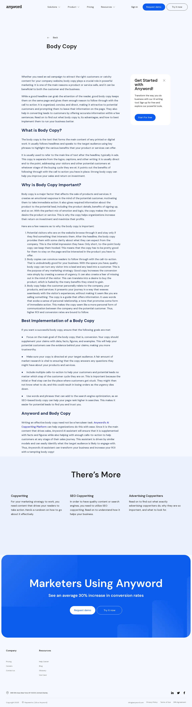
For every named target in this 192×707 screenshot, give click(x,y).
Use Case (43, 675)
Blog (41, 666)
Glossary (42, 670)
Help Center (44, 661)
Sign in (134, 6)
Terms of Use (165, 702)
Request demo (153, 6)
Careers (9, 666)
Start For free (145, 117)
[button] (54, 7)
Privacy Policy (152, 702)
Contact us (10, 670)
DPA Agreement (179, 702)
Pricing (9, 661)
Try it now (177, 6)
